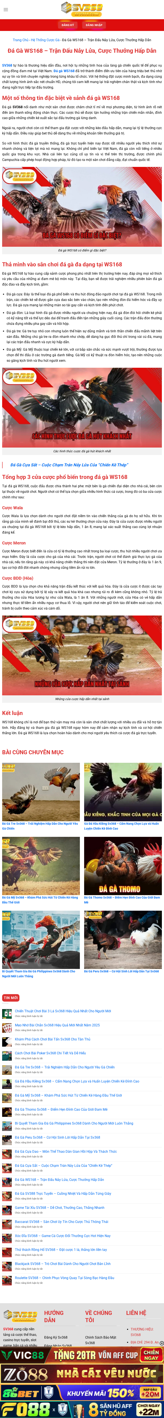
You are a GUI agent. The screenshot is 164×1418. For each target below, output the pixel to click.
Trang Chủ (20, 40)
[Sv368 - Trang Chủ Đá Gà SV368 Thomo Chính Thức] (82, 9)
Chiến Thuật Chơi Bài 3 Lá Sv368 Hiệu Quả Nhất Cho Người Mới (63, 1011)
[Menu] (5, 9)
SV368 (8, 1329)
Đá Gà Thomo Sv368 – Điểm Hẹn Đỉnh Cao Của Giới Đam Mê (61, 1109)
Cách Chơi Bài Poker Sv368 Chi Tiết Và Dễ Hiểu (50, 1053)
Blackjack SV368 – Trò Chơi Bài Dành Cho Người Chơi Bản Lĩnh (63, 1264)
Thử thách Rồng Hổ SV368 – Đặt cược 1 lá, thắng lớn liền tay (61, 1250)
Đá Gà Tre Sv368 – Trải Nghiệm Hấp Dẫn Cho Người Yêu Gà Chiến (65, 1067)
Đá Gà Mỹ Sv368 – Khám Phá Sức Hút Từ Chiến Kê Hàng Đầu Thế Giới (68, 1095)
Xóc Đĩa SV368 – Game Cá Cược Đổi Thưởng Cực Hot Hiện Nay (63, 1236)
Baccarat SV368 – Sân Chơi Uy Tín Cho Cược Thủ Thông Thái (61, 1222)
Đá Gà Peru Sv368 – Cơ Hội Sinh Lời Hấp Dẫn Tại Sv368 (57, 1137)
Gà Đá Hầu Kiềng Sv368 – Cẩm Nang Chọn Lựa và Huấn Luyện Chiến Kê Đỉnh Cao (77, 1081)
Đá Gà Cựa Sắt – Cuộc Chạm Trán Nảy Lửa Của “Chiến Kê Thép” (63, 1166)
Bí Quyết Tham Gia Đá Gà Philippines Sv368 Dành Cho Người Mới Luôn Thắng (74, 1123)
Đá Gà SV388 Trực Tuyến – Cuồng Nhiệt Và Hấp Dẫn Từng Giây (63, 1194)
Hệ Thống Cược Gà (45, 40)
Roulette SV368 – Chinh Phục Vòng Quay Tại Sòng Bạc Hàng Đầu (64, 1278)
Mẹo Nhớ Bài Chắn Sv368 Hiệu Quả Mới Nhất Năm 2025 (57, 1025)
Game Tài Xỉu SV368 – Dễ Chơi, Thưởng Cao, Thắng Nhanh (59, 1208)
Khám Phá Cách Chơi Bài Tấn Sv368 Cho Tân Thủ (52, 1039)
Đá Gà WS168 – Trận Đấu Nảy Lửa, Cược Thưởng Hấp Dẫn (59, 1180)
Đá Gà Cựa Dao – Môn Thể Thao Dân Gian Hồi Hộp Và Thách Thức (66, 1152)
